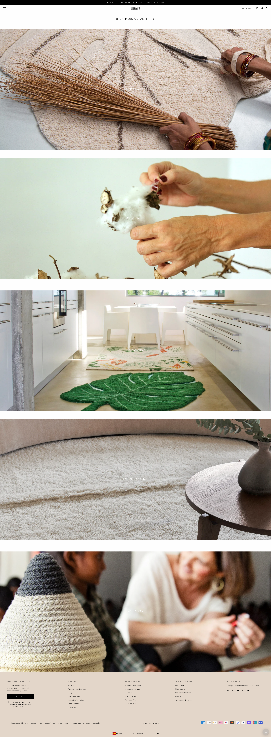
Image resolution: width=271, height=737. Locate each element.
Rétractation (73, 707)
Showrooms (180, 689)
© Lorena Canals (151, 723)
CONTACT (72, 685)
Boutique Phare (131, 700)
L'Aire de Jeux (130, 704)
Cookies (33, 723)
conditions (13, 704)
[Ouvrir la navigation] (4, 8)
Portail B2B (179, 685)
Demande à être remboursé (79, 696)
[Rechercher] (257, 8)
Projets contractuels (183, 693)
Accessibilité (96, 723)
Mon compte (73, 704)
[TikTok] (243, 690)
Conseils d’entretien (76, 700)
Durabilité (129, 693)
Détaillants (179, 696)
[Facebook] (233, 690)
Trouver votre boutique (77, 689)
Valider (20, 697)
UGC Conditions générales (81, 723)
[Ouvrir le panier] (267, 8)
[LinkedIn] (248, 690)
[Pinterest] (238, 690)
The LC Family (130, 696)
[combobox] (123, 734)
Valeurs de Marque (132, 689)
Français (246, 8)
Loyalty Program (63, 723)
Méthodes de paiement (47, 723)
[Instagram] (228, 690)
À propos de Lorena (133, 685)
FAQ (70, 693)
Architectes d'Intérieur (184, 700)
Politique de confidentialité (19, 723)
